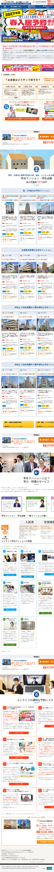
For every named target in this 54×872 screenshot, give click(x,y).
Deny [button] (44, 868)
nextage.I (24, 370)
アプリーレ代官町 (8, 370)
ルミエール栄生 (8, 255)
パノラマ (8, 233)
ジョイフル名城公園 (9, 312)
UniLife (5, 7)
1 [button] (36, 43)
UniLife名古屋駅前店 (40, 2)
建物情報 (4, 233)
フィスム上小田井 (26, 255)
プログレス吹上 (43, 255)
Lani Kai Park (43, 312)
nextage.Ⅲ (24, 312)
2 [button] (37, 43)
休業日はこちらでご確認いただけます (45, 838)
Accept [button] (49, 868)
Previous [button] (1, 25)
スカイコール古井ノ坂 (45, 370)
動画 (12, 233)
